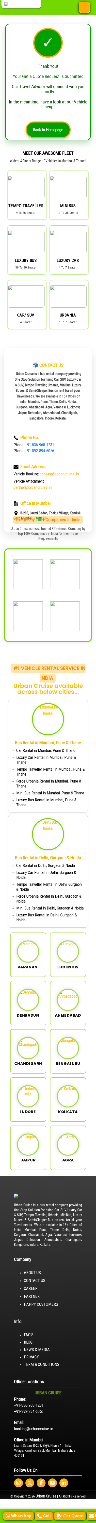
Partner (32, 1296)
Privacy (31, 1356)
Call (47, 1516)
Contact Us (34, 1280)
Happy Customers (41, 1304)
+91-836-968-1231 (29, 1405)
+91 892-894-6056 (39, 450)
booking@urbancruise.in (33, 1428)
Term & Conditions (41, 1364)
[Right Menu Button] (84, 7)
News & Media (37, 1349)
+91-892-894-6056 (29, 1411)
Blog (28, 1342)
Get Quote (73, 1516)
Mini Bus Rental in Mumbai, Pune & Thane (50, 792)
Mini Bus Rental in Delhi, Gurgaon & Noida (50, 908)
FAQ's (28, 1334)
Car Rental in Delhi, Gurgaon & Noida (45, 865)
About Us (32, 1272)
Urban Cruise (46, 1496)
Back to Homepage (48, 129)
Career (30, 1288)
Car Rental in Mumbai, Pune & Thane (45, 750)
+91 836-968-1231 (39, 444)
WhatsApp (21, 1516)
